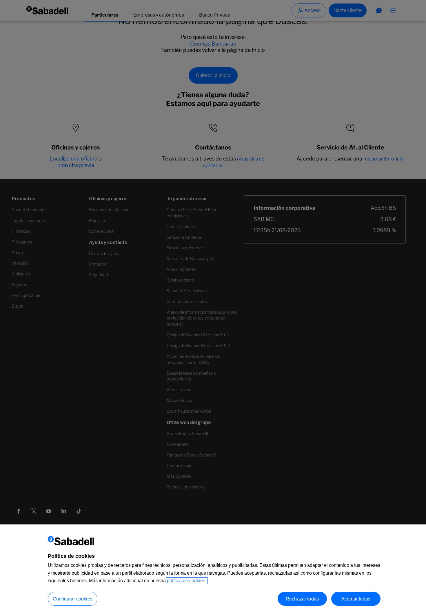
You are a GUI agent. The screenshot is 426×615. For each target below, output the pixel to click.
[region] (213, 569)
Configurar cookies (72, 598)
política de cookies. (186, 580)
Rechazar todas (302, 598)
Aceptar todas (355, 598)
